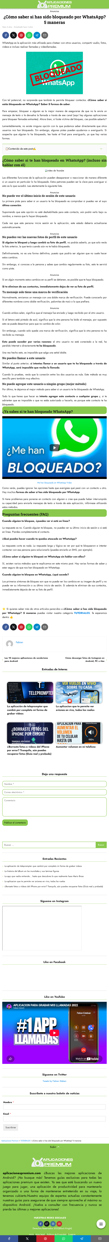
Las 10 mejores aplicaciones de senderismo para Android (26, 659)
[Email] (44, 35)
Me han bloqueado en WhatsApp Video (54, 482)
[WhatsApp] (29, 35)
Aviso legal (40, 1234)
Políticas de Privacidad (56, 1234)
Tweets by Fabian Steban (54, 1081)
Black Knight (65, 1228)
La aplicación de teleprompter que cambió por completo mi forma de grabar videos (43, 866)
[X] (13, 35)
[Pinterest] (21, 35)
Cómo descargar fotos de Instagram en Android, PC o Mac (84, 659)
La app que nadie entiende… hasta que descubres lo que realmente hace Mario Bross (44, 876)
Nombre (8, 1102)
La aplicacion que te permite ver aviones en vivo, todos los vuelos (35, 881)
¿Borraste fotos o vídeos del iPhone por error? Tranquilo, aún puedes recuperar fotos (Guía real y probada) (54, 886)
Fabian (19, 642)
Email (7, 1113)
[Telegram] (36, 35)
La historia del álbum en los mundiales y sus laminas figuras (32, 871)
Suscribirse (11, 1127)
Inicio (31, 1234)
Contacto (72, 1234)
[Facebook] (5, 35)
